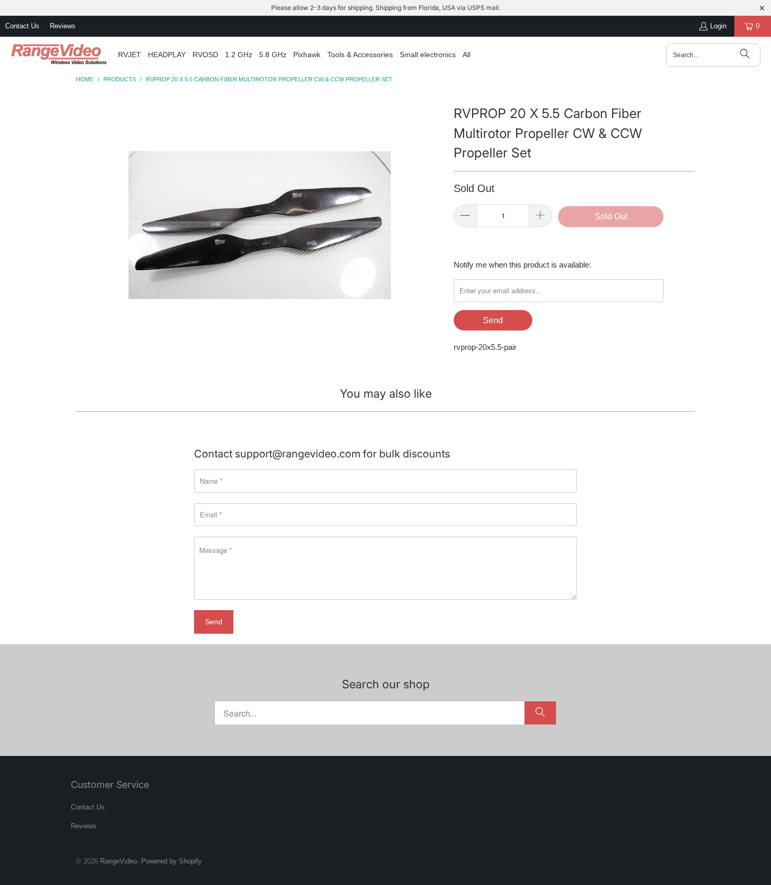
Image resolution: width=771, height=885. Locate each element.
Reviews (63, 26)
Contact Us (22, 26)
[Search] (745, 55)
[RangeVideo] (59, 55)
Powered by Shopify (171, 861)
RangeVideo (118, 861)
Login (718, 26)
